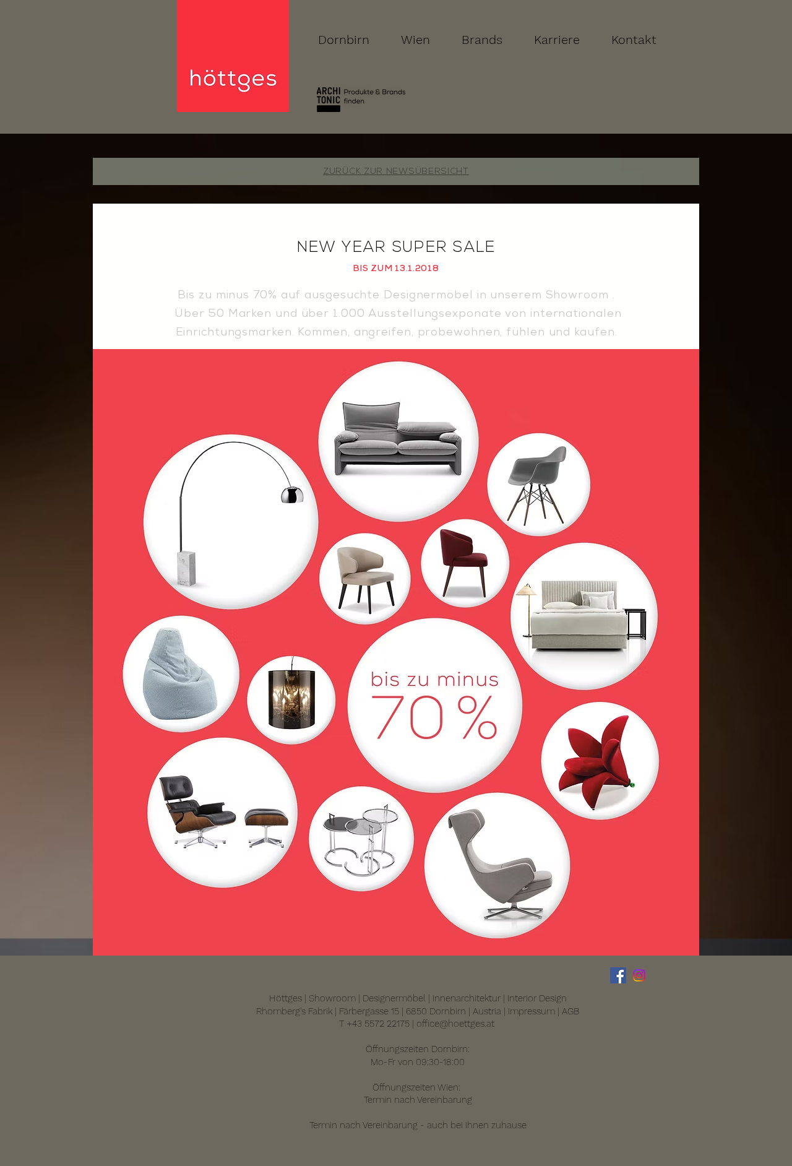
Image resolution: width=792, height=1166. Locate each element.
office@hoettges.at (455, 1023)
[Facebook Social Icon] (618, 975)
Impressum (531, 1011)
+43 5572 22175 (378, 1023)
